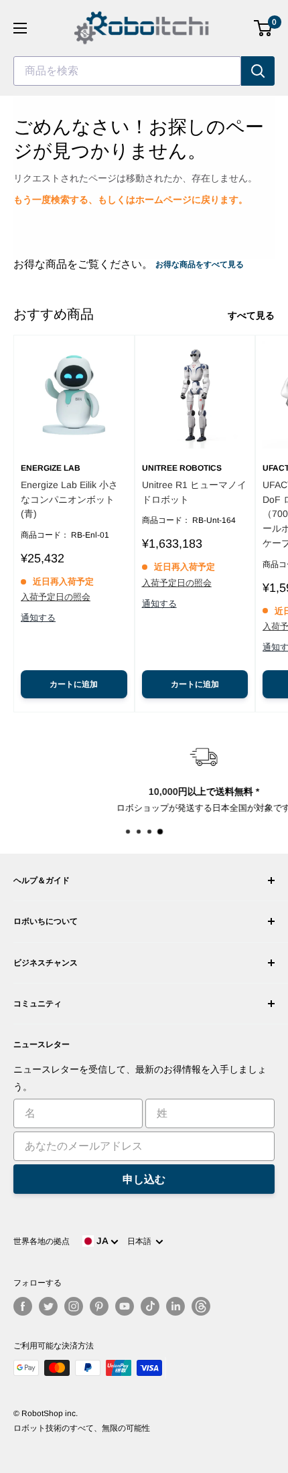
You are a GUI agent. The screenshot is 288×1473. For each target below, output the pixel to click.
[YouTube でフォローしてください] (124, 1306)
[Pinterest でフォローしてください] (99, 1306)
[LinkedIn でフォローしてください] (175, 1306)
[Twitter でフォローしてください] (48, 1306)
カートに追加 (74, 684)
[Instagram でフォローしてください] (73, 1306)
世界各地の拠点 (41, 1241)
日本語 (141, 1241)
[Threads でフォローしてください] (201, 1306)
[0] (263, 28)
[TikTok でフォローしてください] (150, 1306)
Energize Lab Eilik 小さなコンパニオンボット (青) (69, 499)
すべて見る (251, 315)
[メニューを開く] (20, 28)
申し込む (144, 1179)
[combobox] (127, 71)
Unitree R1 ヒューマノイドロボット (194, 492)
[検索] (258, 71)
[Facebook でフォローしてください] (22, 1306)
